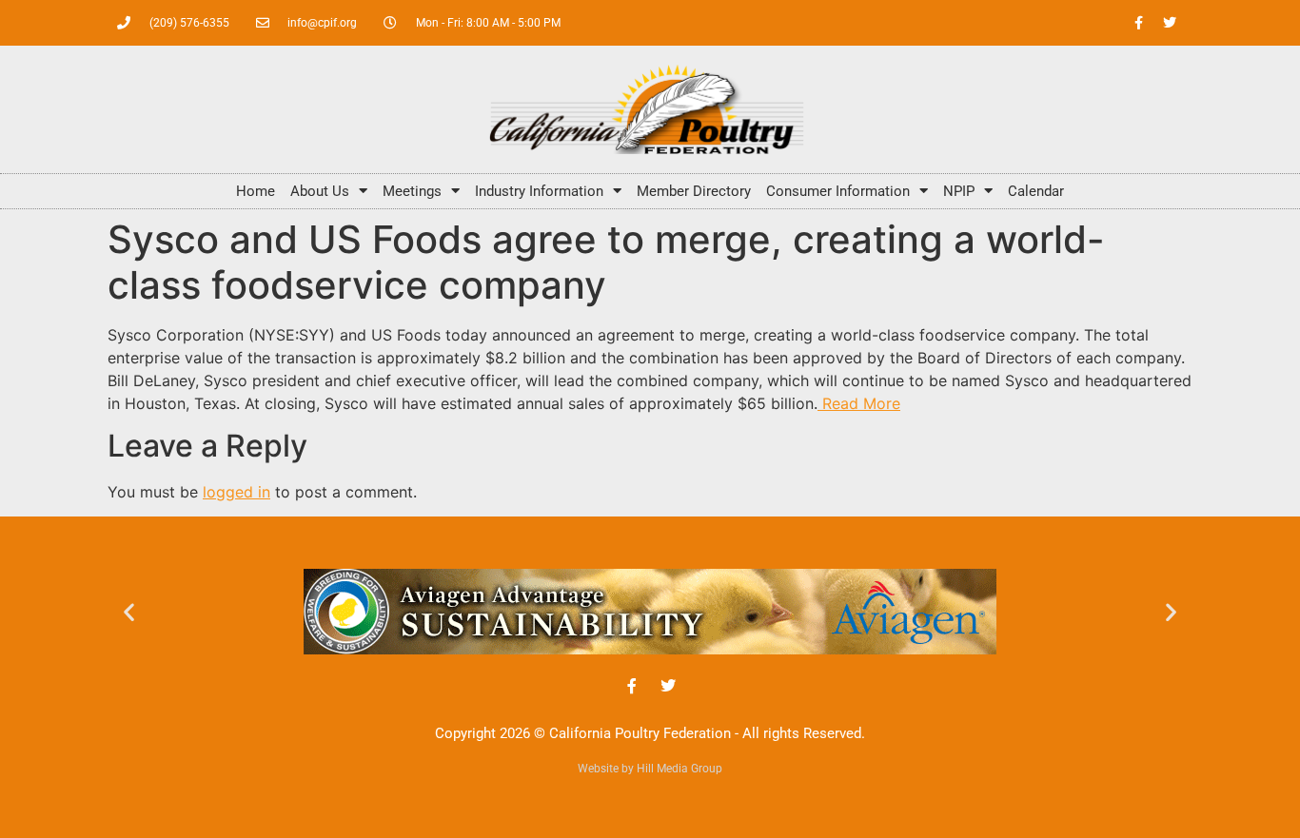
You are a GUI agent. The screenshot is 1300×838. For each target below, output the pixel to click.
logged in (236, 491)
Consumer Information (838, 191)
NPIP (959, 191)
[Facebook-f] (1138, 23)
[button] (129, 611)
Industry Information (539, 191)
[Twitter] (1169, 23)
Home (255, 191)
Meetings (412, 191)
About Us (319, 191)
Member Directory (694, 191)
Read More (858, 403)
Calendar (1036, 191)
